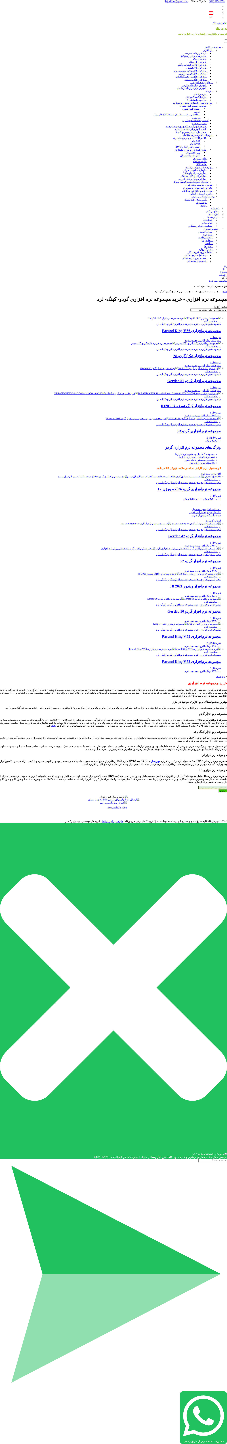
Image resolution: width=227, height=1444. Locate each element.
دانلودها (209, 243)
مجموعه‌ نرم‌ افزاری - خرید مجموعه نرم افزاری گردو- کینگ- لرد (188, 324)
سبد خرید (208, 234)
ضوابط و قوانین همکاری (200, 226)
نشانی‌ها (208, 246)
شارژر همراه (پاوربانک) (195, 173)
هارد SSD (201, 164)
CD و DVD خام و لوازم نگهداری (190, 138)
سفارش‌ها (207, 240)
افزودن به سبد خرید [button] (195, 340)
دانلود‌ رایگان (212, 211)
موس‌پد (196, 117)
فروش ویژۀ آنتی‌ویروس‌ (117, 807)
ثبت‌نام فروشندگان (197, 261)
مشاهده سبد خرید (218, 280)
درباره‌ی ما (213, 217)
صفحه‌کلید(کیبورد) (191, 108)
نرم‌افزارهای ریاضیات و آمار (192, 64)
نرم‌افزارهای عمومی (196, 53)
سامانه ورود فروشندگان (200, 252)
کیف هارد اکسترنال (190, 155)
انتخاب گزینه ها (213, 520)
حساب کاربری (211, 228)
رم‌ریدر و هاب (199, 123)
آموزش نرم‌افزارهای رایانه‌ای (192, 88)
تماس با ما (207, 223)
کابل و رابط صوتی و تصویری (198, 187)
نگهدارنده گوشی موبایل (195, 170)
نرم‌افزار (208, 50)
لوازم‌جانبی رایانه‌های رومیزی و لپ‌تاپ (193, 103)
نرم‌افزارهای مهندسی (195, 79)
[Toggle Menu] (226, 42)
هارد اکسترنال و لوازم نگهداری (191, 149)
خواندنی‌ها (213, 214)
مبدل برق (201, 202)
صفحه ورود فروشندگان (194, 258)
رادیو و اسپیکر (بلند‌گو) (201, 193)
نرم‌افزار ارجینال (198, 62)
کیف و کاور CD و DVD (188, 146)
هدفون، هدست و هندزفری (199, 185)
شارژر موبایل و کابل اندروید (192, 179)
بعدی (218, 676)
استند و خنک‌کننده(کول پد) (195, 120)
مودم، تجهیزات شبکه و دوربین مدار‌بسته (186, 126)
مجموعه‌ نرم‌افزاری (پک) (194, 56)
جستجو (223, 791)
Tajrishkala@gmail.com (185, 1)
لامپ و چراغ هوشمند (196, 199)
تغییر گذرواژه (206, 249)
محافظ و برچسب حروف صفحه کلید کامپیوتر (177, 114)
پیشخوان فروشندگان (196, 255)
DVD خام (195, 144)
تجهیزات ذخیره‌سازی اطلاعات (197, 135)
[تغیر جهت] (226, 39)
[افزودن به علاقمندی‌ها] (220, 321)
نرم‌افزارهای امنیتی (196, 67)
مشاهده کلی (211, 321)
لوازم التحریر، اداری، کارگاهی (197, 190)
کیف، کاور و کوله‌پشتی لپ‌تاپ (191, 129)
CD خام (196, 141)
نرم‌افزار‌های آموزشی (201, 82)
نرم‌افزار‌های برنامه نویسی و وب (190, 70)
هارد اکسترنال (192, 152)
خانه (225, 291)
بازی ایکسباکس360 (196, 97)
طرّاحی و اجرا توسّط (112, 821)
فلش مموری (200, 158)
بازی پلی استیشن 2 (197, 100)
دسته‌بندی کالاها (213, 47)
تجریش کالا (221, 28)
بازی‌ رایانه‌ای (200, 94)
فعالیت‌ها (208, 220)
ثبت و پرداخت (205, 237)
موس (197, 111)
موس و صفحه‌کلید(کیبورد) (193, 105)
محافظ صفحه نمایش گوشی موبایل (190, 182)
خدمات (215, 208)
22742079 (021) (217, 1)
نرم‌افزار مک (200, 59)
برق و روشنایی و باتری (203, 196)
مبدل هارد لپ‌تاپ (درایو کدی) (191, 132)
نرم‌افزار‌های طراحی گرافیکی (191, 76)
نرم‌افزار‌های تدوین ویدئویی (193, 73)
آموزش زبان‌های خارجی (194, 85)
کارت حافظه (200, 161)
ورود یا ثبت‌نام (205, 231)
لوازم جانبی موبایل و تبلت (199, 167)
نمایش (224, 307)
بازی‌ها (209, 91)
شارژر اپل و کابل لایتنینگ (194, 176)
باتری (204, 205)
